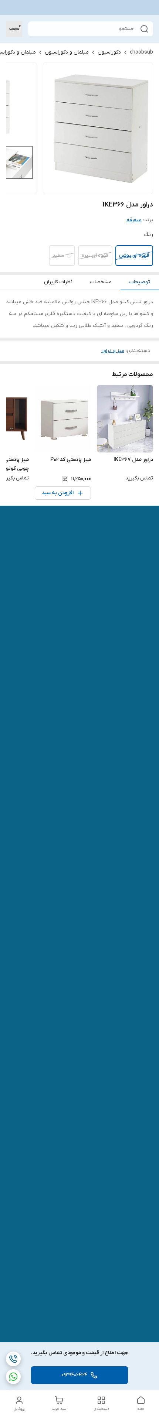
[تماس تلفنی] (13, 1359)
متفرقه (134, 219)
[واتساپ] (13, 1376)
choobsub (141, 52)
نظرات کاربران (58, 282)
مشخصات (101, 282)
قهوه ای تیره (95, 255)
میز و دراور (112, 350)
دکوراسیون (109, 52)
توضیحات (139, 282)
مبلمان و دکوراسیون (67, 52)
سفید (58, 255)
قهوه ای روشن (134, 255)
